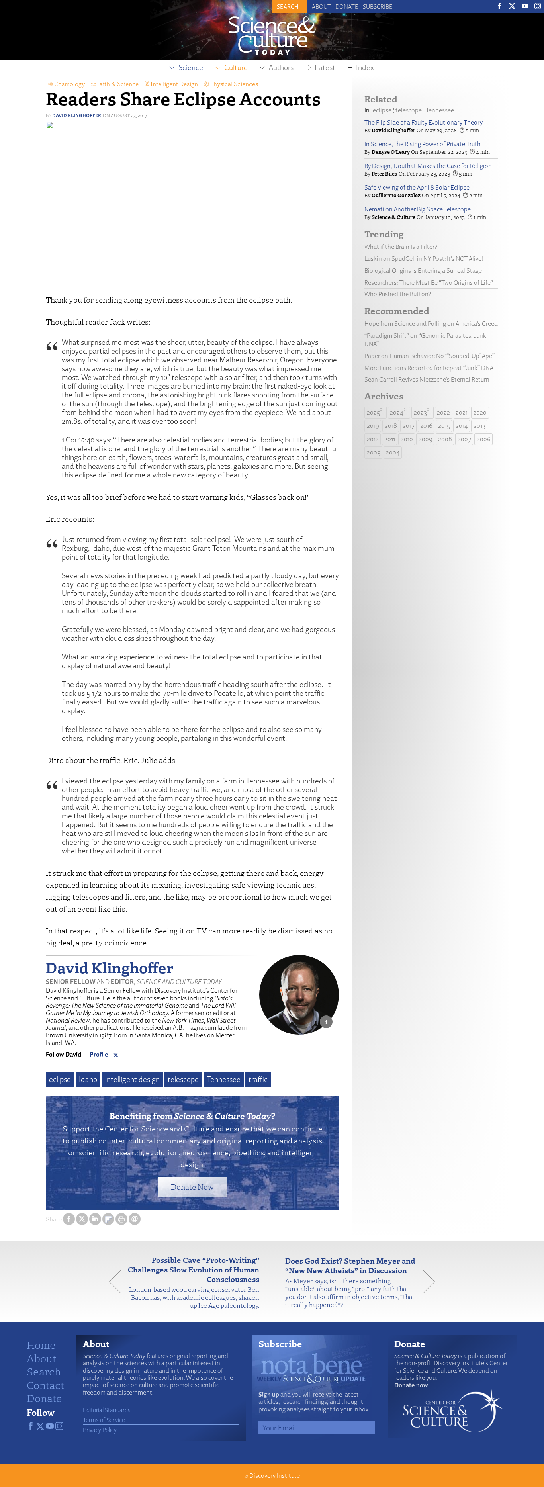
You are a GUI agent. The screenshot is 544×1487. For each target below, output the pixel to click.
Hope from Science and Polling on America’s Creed (431, 323)
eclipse (60, 1079)
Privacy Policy (100, 1429)
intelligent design (132, 1079)
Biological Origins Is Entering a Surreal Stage (423, 270)
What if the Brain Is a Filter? (400, 246)
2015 (444, 425)
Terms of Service (104, 1419)
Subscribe (378, 6)
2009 (425, 439)
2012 (373, 439)
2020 (480, 412)
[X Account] (116, 1054)
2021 (462, 412)
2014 (462, 425)
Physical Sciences (234, 84)
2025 (373, 412)
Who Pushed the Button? (397, 294)
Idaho (88, 1079)
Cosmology (69, 84)
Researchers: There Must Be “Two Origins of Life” (428, 282)
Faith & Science (118, 84)
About (321, 6)
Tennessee (224, 1079)
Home (41, 1344)
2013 (479, 425)
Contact (45, 1384)
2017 (409, 425)
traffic (258, 1079)
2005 (373, 452)
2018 (391, 425)
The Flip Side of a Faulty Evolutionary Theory (423, 122)
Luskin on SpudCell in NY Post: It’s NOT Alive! (423, 258)
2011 (389, 439)
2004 (393, 452)
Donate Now (192, 1187)
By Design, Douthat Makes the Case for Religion (428, 166)
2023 (420, 412)
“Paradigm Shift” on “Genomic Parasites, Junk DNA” (425, 340)
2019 (373, 425)
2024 (396, 412)
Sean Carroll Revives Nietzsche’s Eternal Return (426, 379)
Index (365, 67)
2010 (407, 439)
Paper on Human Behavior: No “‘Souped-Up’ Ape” (429, 356)
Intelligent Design (174, 84)
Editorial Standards (107, 1409)
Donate (346, 6)
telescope (183, 1079)
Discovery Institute (274, 1475)
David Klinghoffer (76, 115)
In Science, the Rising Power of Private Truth (422, 144)
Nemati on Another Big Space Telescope (417, 209)
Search (44, 1371)
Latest (325, 67)
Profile (99, 1054)
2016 (426, 425)
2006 (484, 439)
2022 (443, 412)
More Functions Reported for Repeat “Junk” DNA (428, 368)
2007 (464, 439)
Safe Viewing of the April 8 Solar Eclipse (417, 187)
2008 (445, 439)
